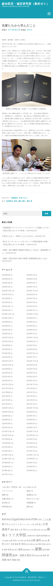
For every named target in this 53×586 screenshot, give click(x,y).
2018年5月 (30, 466)
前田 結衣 (37, 530)
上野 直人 (38, 524)
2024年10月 (6, 318)
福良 (15, 201)
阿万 (33, 555)
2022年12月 (6, 361)
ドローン (22, 524)
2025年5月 (30, 302)
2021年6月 (6, 396)
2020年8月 (6, 416)
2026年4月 (6, 283)
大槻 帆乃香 (30, 536)
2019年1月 (30, 451)
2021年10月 (6, 388)
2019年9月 (30, 435)
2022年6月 (6, 373)
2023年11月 (31, 337)
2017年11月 (6, 474)
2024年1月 (30, 333)
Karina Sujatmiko (13, 519)
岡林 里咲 (44, 541)
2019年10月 (6, 435)
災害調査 (29, 502)
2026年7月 (30, 275)
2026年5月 (30, 279)
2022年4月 (6, 376)
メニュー (49, 14)
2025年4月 (6, 306)
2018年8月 (6, 462)
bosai (29, 30)
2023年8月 (6, 345)
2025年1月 (30, 310)
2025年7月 (30, 298)
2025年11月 (31, 290)
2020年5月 (30, 419)
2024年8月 (6, 322)
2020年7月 (30, 416)
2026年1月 (30, 287)
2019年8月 (6, 439)
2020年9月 (30, 412)
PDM (34, 519)
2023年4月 (6, 353)
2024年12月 (6, 314)
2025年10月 (6, 294)
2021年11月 (31, 384)
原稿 (28, 491)
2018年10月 (6, 458)
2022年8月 (6, 369)
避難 (38, 548)
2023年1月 (30, 357)
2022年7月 (30, 369)
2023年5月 (30, 349)
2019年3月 (30, 447)
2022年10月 (6, 365)
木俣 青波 (14, 544)
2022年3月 (30, 376)
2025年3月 (30, 306)
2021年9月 (30, 388)
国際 (3, 495)
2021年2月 (6, 404)
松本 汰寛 (29, 544)
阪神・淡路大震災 (22, 555)
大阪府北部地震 (41, 535)
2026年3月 (30, 283)
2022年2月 (6, 380)
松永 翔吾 (35, 544)
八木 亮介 (23, 529)
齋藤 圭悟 (16, 560)
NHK (28, 519)
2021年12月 (6, 384)
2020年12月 (6, 408)
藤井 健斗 (22, 201)
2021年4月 (6, 400)
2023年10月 (6, 341)
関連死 (7, 554)
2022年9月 (30, 365)
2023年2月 (6, 357)
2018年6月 (6, 466)
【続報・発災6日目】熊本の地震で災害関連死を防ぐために (25, 258)
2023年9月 (30, 341)
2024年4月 (6, 330)
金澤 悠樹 (46, 549)
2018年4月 (6, 470)
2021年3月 (30, 400)
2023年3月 (30, 353)
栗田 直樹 (41, 544)
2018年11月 (31, 455)
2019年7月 (30, 439)
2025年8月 (6, 298)
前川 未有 (30, 530)
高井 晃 (29, 201)
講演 (28, 506)
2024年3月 (30, 330)
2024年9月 (30, 318)
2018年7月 (30, 462)
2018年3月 (30, 470)
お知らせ (29, 487)
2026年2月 (6, 287)
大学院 (20, 534)
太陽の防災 (6, 499)
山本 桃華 (20, 541)
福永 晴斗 (14, 550)
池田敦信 (9, 201)
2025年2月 (6, 310)
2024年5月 (30, 326)
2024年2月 (6, 333)
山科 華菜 (26, 540)
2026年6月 (6, 279)
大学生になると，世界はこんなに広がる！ (18, 236)
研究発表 (5, 506)
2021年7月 (30, 392)
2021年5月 (30, 396)
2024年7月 (30, 322)
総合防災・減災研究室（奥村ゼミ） (25, 3)
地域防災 (14, 198)
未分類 (4, 502)
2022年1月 (30, 380)
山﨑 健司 (36, 540)
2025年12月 (6, 290)
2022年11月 (31, 361)
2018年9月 (30, 458)
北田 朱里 (43, 530)
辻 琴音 (32, 550)
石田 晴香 (7, 549)
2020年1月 (30, 427)
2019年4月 (6, 447)
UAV (40, 519)
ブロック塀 (30, 524)
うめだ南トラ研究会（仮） (12, 487)
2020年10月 (6, 412)
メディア (5, 491)
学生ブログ (23, 198)
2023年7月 (30, 345)
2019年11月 (31, 431)
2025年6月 (6, 302)
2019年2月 (6, 451)
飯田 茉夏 (39, 556)
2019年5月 (30, 443)
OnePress (17, 580)
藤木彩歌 (26, 550)
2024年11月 (31, 314)
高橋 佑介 (7, 559)
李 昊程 (22, 544)
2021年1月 (30, 404)
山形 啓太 (13, 540)
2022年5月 (30, 373)
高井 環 (45, 555)
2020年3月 (30, 423)
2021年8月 (6, 392)
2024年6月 (6, 326)
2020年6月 (6, 419)
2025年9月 (30, 294)
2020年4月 (6, 423)
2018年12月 (6, 455)
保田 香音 (14, 529)
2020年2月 (6, 427)
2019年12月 (6, 431)
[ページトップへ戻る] (26, 571)
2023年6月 (6, 349)
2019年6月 (6, 443)
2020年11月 (31, 408)
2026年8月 (6, 275)
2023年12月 (6, 337)
